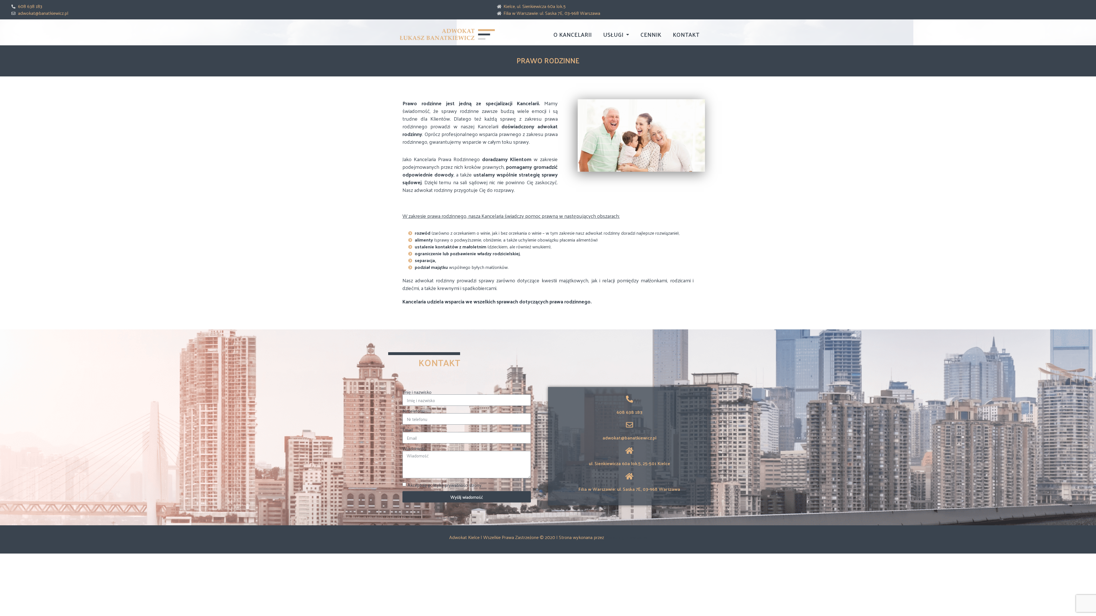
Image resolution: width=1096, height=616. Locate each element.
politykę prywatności (448, 485)
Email (407, 429)
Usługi (613, 34)
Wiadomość (414, 448)
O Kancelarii (572, 34)
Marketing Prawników (626, 537)
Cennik (650, 34)
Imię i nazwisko (417, 392)
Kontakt (686, 34)
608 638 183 (629, 412)
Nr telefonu (413, 411)
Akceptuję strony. (445, 485)
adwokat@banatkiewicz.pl (629, 437)
